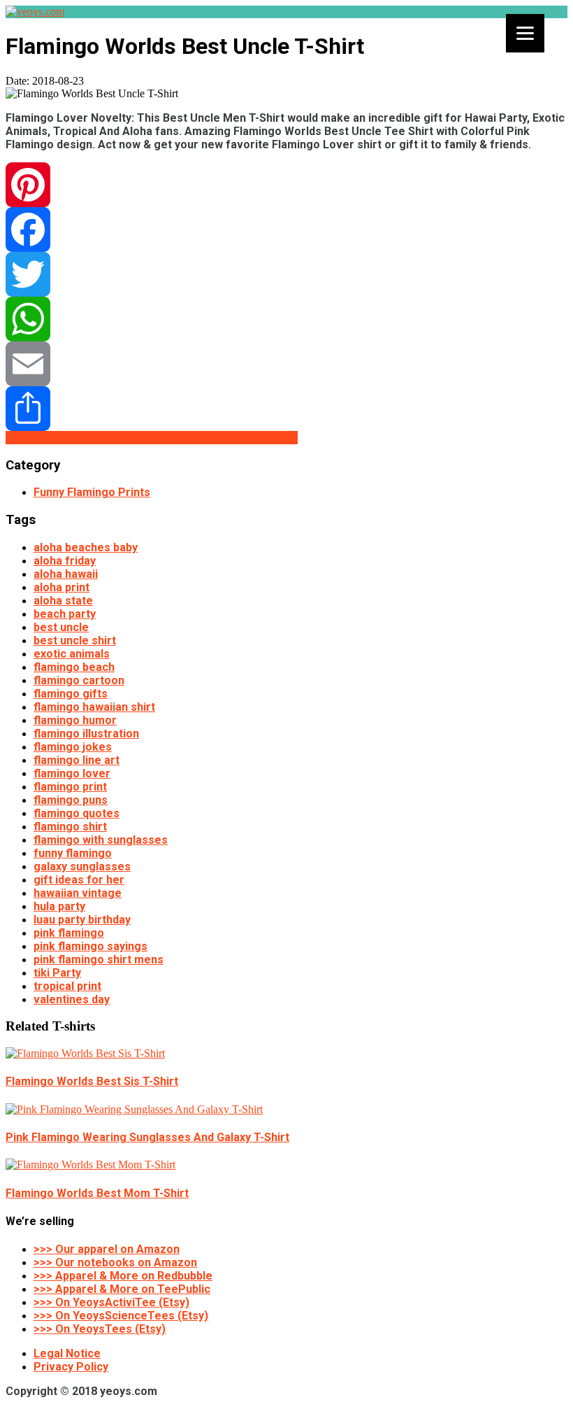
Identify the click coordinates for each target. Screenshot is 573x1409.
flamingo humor (75, 720)
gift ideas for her (79, 879)
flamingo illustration (86, 733)
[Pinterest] (286, 184)
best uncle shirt (75, 640)
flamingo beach (74, 667)
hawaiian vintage (78, 893)
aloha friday (65, 560)
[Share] (286, 408)
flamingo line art (76, 760)
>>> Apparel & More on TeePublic (122, 1289)
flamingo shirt (70, 826)
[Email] (286, 363)
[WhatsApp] (286, 319)
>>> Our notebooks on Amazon (115, 1262)
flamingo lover (72, 773)
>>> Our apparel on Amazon (107, 1249)
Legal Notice (67, 1353)
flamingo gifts (71, 693)
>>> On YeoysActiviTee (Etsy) (111, 1302)
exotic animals (72, 653)
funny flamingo (73, 853)
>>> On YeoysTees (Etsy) (100, 1329)
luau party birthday (82, 919)
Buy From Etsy (155, 437)
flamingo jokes (73, 746)
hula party (59, 906)
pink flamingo (69, 933)
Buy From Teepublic (246, 437)
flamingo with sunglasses (101, 840)
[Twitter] (286, 274)
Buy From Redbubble (61, 437)
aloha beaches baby (86, 547)
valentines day (72, 999)
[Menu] (525, 33)
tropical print (67, 986)
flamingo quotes (76, 813)
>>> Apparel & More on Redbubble (123, 1275)
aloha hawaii (66, 574)
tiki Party (57, 972)
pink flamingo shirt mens (99, 959)
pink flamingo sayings (90, 946)
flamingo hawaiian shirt (94, 707)
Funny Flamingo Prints (92, 492)
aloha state (63, 600)
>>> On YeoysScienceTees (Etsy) (121, 1315)
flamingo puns (71, 800)
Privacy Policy (71, 1366)
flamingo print (70, 786)
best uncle (61, 627)
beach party (65, 614)
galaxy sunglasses (82, 866)
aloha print (61, 587)
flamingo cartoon (79, 680)
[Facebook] (286, 229)
